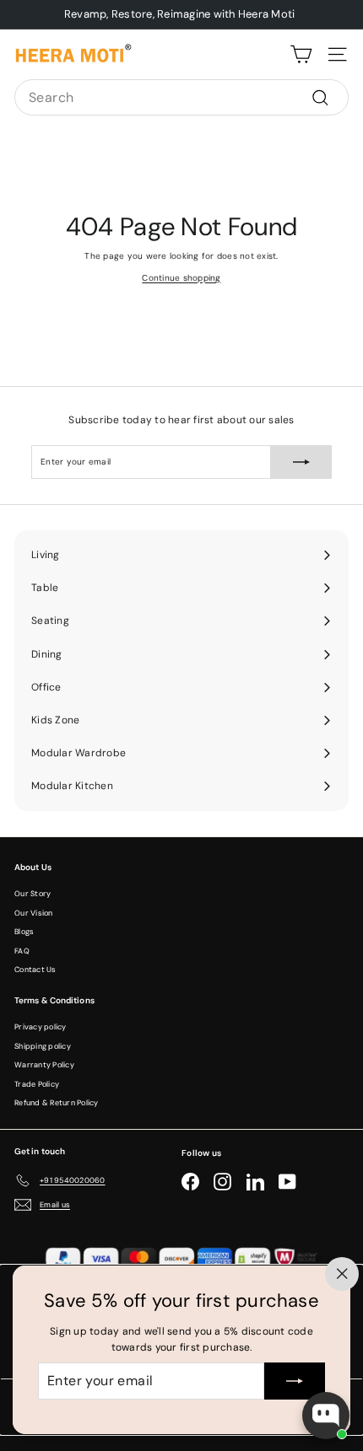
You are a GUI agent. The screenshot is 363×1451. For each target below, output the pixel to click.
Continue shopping (181, 277)
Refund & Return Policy (56, 1103)
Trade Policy (36, 1084)
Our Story (32, 894)
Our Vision (33, 913)
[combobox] (181, 97)
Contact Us (35, 970)
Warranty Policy (44, 1065)
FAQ (22, 951)
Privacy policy (40, 1027)
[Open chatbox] (325, 1415)
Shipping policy (42, 1046)
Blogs (24, 932)
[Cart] (301, 54)
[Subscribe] (294, 1381)
